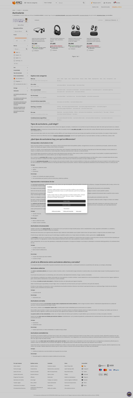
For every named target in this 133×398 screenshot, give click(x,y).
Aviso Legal (78, 211)
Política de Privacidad (68, 211)
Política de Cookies (56, 211)
